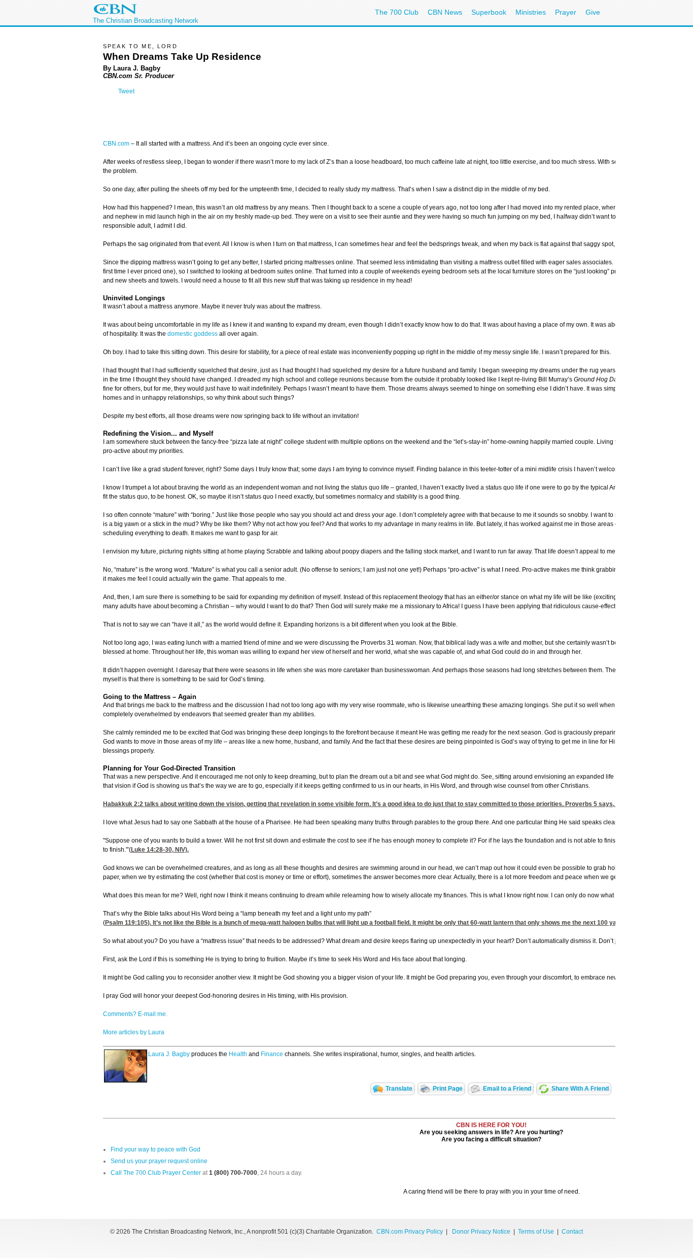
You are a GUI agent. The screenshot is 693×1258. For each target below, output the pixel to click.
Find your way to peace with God (155, 1149)
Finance (272, 1054)
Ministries (530, 12)
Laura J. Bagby (169, 1054)
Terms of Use (537, 1231)
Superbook (488, 12)
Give (592, 12)
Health (238, 1054)
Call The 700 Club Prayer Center (156, 1172)
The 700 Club (397, 12)
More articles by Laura (133, 1032)
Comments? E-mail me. (135, 1014)
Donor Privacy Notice (481, 1231)
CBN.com (116, 143)
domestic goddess (192, 333)
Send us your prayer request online (159, 1161)
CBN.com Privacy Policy (409, 1231)
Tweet (126, 91)
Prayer (565, 12)
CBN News (445, 12)
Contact (572, 1231)
